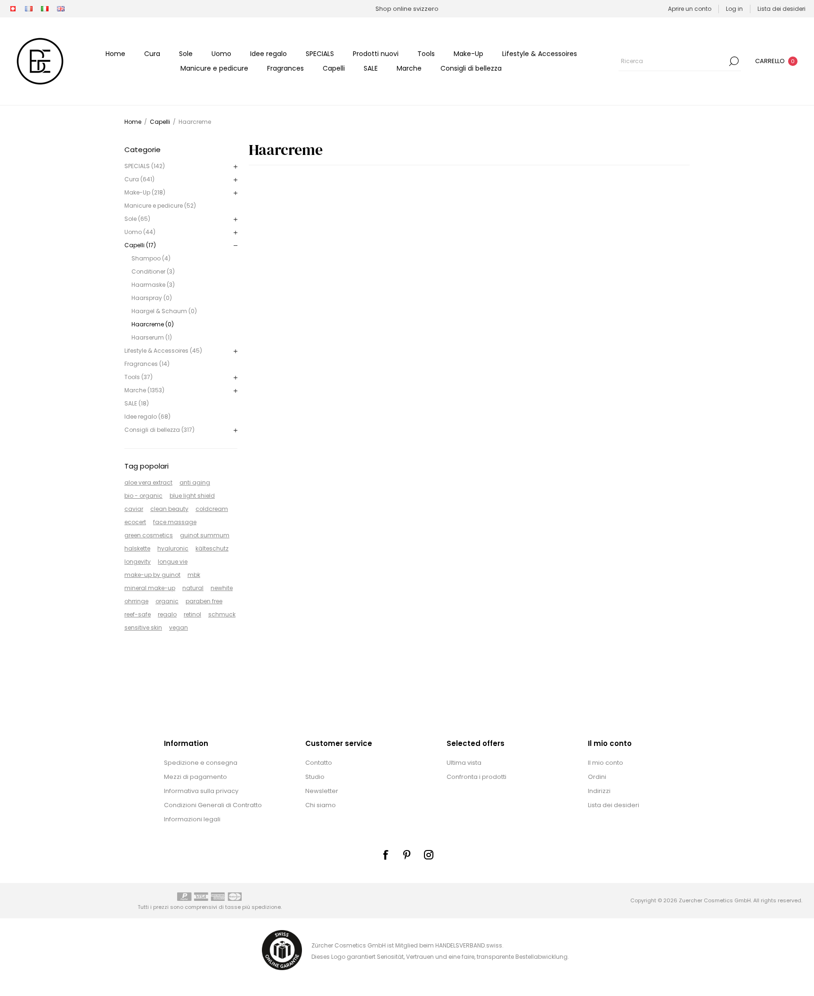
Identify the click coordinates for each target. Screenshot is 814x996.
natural (193, 588)
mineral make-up (149, 588)
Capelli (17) (140, 245)
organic (167, 601)
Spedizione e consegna (200, 762)
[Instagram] (428, 854)
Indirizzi (599, 790)
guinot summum (204, 535)
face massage (174, 522)
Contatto (318, 762)
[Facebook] (385, 854)
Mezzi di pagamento (195, 776)
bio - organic (143, 496)
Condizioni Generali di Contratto (213, 805)
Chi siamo (320, 805)
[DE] (12, 8)
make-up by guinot (152, 575)
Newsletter (321, 790)
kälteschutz (211, 548)
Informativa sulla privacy (201, 790)
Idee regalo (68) (147, 417)
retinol (192, 614)
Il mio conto (605, 762)
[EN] (60, 8)
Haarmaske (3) (153, 285)
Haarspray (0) (151, 298)
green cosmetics (148, 535)
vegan (178, 628)
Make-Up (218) (144, 192)
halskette (137, 548)
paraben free (204, 601)
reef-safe (137, 614)
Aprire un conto (689, 9)
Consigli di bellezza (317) (159, 430)
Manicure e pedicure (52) (160, 206)
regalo (167, 614)
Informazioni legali (192, 819)
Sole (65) (137, 219)
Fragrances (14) (147, 364)
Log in (734, 9)
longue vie (172, 562)
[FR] (28, 8)
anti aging (194, 482)
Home (132, 122)
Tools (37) (138, 377)
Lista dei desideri (613, 805)
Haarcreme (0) (152, 324)
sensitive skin (143, 628)
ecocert (135, 522)
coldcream (211, 509)
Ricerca (734, 61)
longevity (137, 562)
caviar (133, 509)
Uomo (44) (139, 232)
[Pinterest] (407, 854)
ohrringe (136, 601)
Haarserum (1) (151, 337)
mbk (193, 575)
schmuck (222, 614)
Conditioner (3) (153, 271)
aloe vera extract (148, 482)
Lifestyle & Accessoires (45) (163, 351)
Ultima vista (464, 762)
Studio (315, 776)
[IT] (44, 8)
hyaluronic (172, 548)
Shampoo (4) (151, 258)
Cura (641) (139, 179)
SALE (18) (136, 403)
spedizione (266, 907)
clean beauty (169, 509)
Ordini (597, 776)
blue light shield (192, 496)
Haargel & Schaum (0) (164, 311)
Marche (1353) (144, 390)
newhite (222, 588)
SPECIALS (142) (144, 166)
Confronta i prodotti (476, 776)
